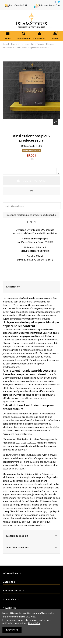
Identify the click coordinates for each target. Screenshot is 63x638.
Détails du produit (17, 535)
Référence (27, 145)
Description (13, 286)
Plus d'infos (34, 623)
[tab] (31, 287)
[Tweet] (31, 221)
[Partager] (27, 221)
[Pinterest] (35, 221)
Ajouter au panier (34, 180)
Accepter (12, 630)
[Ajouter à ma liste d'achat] (31, 191)
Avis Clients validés (17, 547)
